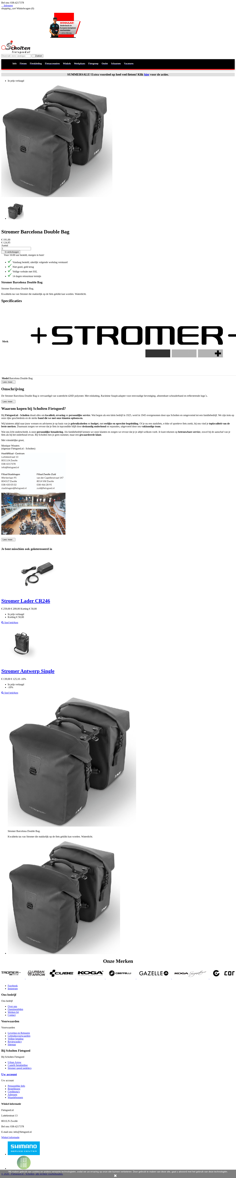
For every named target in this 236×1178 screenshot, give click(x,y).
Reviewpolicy (15, 1041)
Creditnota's (14, 1091)
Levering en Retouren (19, 1033)
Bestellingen (14, 1088)
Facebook (13, 985)
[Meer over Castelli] (58, 978)
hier (146, 74)
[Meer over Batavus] (213, 978)
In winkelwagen (11, 252)
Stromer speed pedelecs (19, 1068)
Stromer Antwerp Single (27, 671)
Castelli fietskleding (18, 1065)
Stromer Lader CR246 (25, 601)
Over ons (12, 1006)
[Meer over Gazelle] (91, 978)
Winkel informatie (10, 1137)
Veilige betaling (15, 1038)
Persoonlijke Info (16, 1086)
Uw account (9, 1074)
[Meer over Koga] (28, 978)
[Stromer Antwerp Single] (21, 663)
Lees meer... (8, 382)
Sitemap (12, 1044)
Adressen (12, 1094)
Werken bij (13, 1012)
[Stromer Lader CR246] (37, 593)
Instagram (13, 988)
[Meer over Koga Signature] (127, 978)
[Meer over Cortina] (169, 978)
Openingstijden (15, 1009)
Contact (12, 1015)
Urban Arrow (14, 1062)
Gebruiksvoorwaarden (19, 1035)
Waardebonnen (15, 1097)
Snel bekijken (11, 622)
